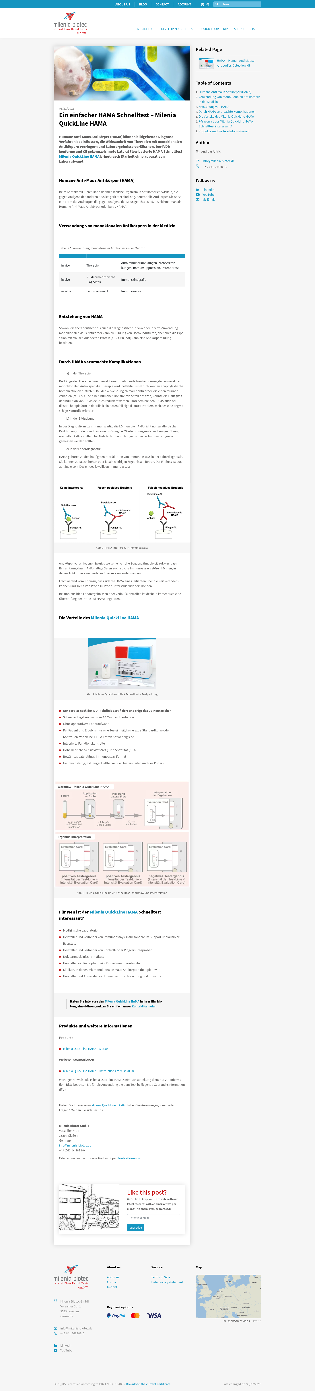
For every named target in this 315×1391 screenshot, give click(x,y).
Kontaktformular (143, 1006)
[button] (177, 29)
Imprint (112, 1287)
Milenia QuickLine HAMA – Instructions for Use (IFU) (98, 1071)
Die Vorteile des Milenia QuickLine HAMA (226, 116)
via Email (209, 199)
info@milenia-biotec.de (75, 1145)
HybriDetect (145, 29)
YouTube (66, 1350)
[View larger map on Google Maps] (228, 1296)
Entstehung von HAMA (214, 106)
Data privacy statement (167, 1282)
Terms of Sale (160, 1277)
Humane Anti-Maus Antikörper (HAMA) (225, 92)
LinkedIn (66, 1345)
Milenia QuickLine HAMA (79, 156)
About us (122, 4)
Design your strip (214, 29)
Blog (143, 4)
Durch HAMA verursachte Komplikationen (227, 111)
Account (184, 4)
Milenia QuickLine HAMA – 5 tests (85, 1049)
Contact (162, 4)
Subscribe (135, 1227)
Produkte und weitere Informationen (224, 131)
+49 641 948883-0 (72, 1333)
